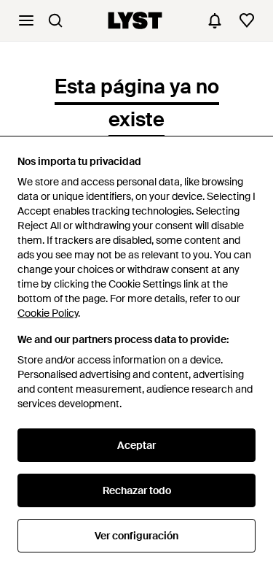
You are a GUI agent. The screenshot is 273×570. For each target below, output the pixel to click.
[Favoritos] (246, 20)
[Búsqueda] (55, 20)
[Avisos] (214, 20)
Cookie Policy (47, 313)
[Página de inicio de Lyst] (135, 20)
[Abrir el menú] (26, 20)
